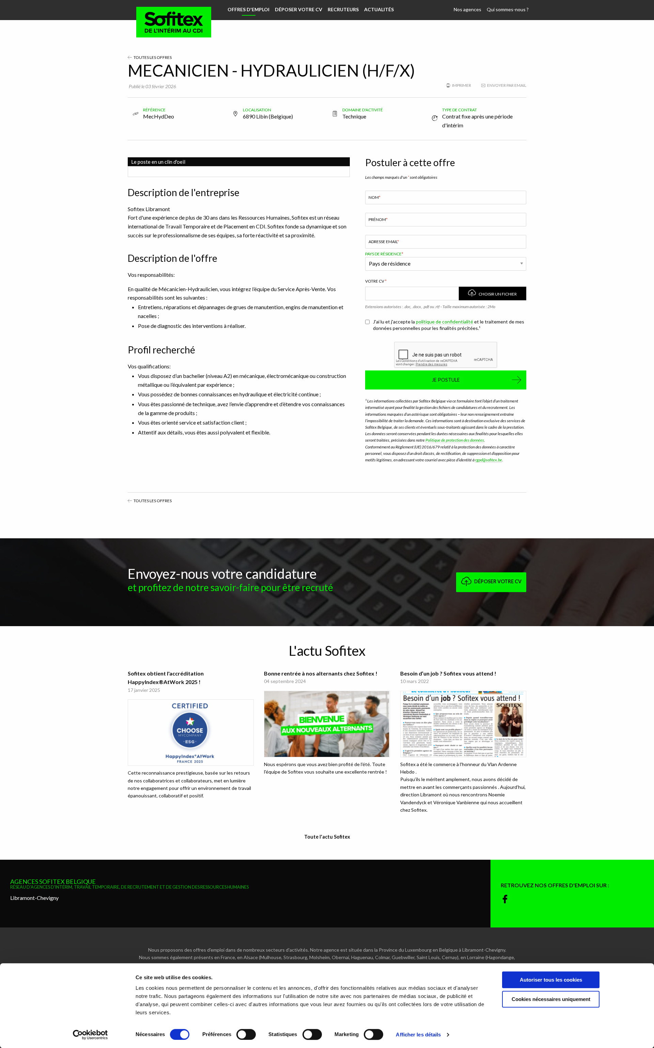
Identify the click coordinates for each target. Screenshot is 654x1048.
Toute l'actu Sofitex (327, 837)
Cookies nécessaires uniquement (551, 999)
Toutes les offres (152, 57)
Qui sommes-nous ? (508, 9)
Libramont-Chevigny (34, 897)
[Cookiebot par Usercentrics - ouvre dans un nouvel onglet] (90, 1035)
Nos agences (467, 9)
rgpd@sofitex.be (488, 459)
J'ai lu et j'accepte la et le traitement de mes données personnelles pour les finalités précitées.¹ (448, 325)
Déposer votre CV (298, 9)
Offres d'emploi (248, 9)
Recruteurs (343, 9)
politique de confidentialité (444, 321)
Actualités (379, 9)
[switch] (246, 1034)
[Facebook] (505, 899)
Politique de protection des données (454, 440)
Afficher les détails (418, 1034)
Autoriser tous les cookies (551, 980)
